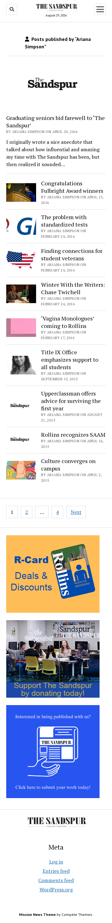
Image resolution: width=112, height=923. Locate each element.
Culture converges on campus (68, 464)
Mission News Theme (37, 914)
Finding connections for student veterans (71, 254)
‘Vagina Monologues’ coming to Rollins (67, 322)
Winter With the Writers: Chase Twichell (73, 288)
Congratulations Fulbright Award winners (72, 186)
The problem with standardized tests (64, 220)
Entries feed (56, 871)
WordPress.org (56, 889)
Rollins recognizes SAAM (73, 434)
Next (76, 512)
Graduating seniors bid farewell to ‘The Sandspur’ (55, 121)
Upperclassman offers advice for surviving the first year (71, 401)
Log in (56, 861)
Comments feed (56, 880)
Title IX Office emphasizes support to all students (69, 359)
